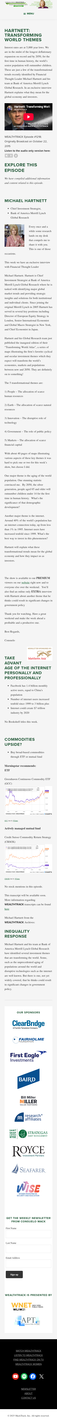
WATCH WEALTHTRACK (28, 1351)
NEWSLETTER (28, 1389)
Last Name (11, 1242)
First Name (11, 1228)
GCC (6, 821)
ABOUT (28, 1393)
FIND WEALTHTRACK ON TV (28, 1359)
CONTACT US (28, 1398)
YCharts (15, 821)
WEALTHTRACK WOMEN (28, 1364)
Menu (30, 13)
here (7, 909)
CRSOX (7, 879)
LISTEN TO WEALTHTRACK (28, 1355)
